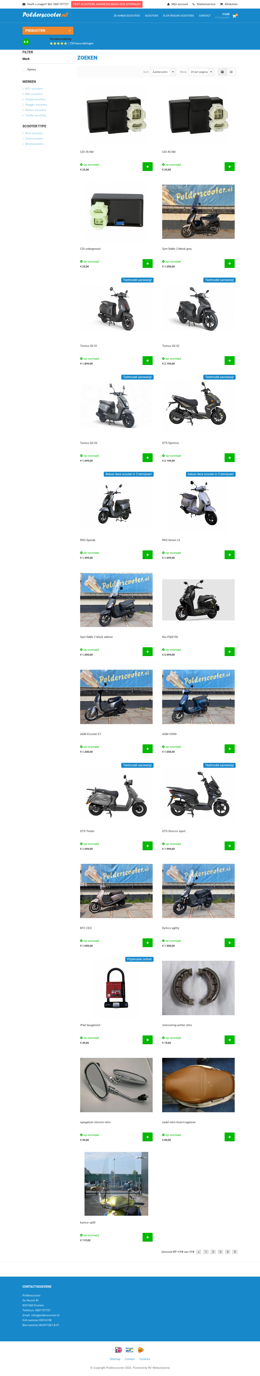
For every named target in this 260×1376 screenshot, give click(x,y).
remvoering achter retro (177, 1025)
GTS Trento (87, 831)
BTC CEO (86, 928)
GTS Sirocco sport (174, 831)
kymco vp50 (87, 1222)
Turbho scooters (35, 115)
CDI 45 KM (168, 152)
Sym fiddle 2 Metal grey (177, 249)
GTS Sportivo (170, 443)
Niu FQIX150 (170, 637)
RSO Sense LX (171, 540)
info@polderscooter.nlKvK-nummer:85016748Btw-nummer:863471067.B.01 (40, 1320)
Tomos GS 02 (170, 346)
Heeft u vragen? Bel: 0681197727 (48, 4)
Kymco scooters (35, 110)
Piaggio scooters (36, 104)
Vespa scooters (35, 99)
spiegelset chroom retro (95, 1122)
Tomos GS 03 (88, 443)
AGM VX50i (169, 734)
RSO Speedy (87, 540)
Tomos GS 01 (88, 346)
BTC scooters (34, 88)
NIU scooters (33, 94)
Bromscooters (34, 144)
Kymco (31, 69)
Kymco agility (170, 928)
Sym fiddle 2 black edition (96, 637)
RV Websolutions (159, 1368)
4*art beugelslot (90, 1025)
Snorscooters (34, 138)
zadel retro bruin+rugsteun (178, 1122)
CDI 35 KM (86, 152)
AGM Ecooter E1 (90, 734)
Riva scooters (34, 133)
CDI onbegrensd (90, 249)
